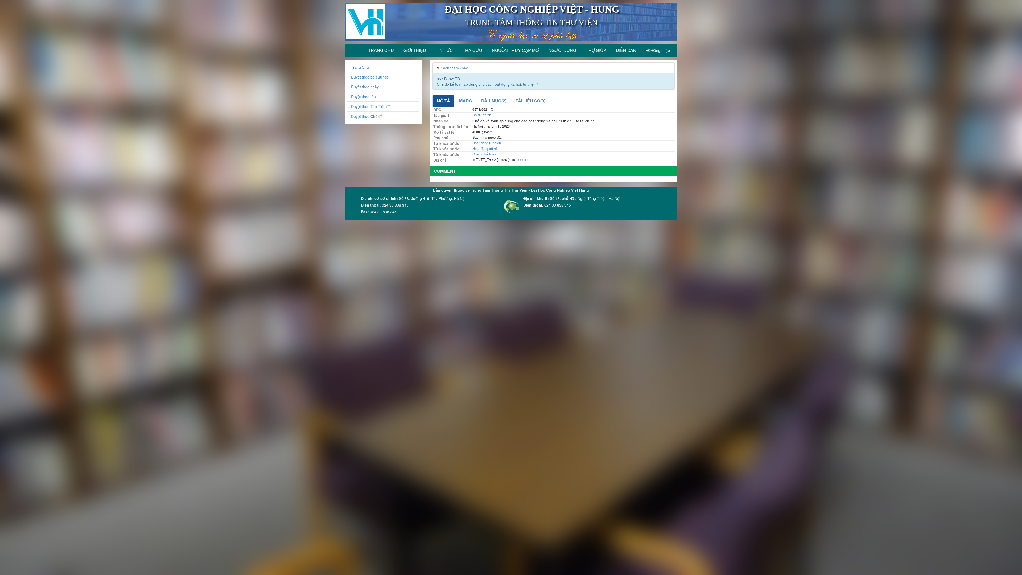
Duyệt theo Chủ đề (367, 116)
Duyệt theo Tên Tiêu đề (371, 106)
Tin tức (444, 50)
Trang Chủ (360, 67)
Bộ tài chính (481, 114)
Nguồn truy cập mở (515, 50)
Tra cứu (472, 50)
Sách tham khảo (454, 68)
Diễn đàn (626, 50)
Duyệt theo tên (363, 96)
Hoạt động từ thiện (486, 142)
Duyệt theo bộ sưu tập (370, 77)
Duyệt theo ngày (365, 86)
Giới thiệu (414, 50)
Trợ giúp (596, 50)
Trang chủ (381, 50)
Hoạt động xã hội (485, 148)
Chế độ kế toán (484, 154)
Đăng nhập (660, 50)
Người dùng (562, 50)
